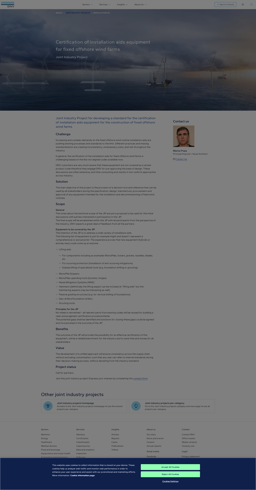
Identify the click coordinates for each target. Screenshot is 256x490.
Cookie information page (82, 475)
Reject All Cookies (170, 474)
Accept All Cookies (170, 467)
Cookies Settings (170, 481)
